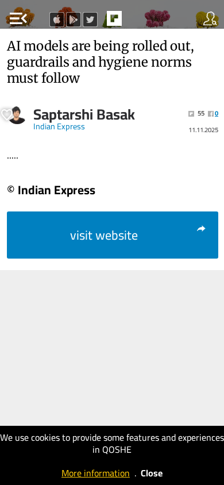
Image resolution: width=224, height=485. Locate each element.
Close (152, 473)
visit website (104, 235)
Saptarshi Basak (84, 114)
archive (138, 22)
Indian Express (59, 126)
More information (95, 473)
